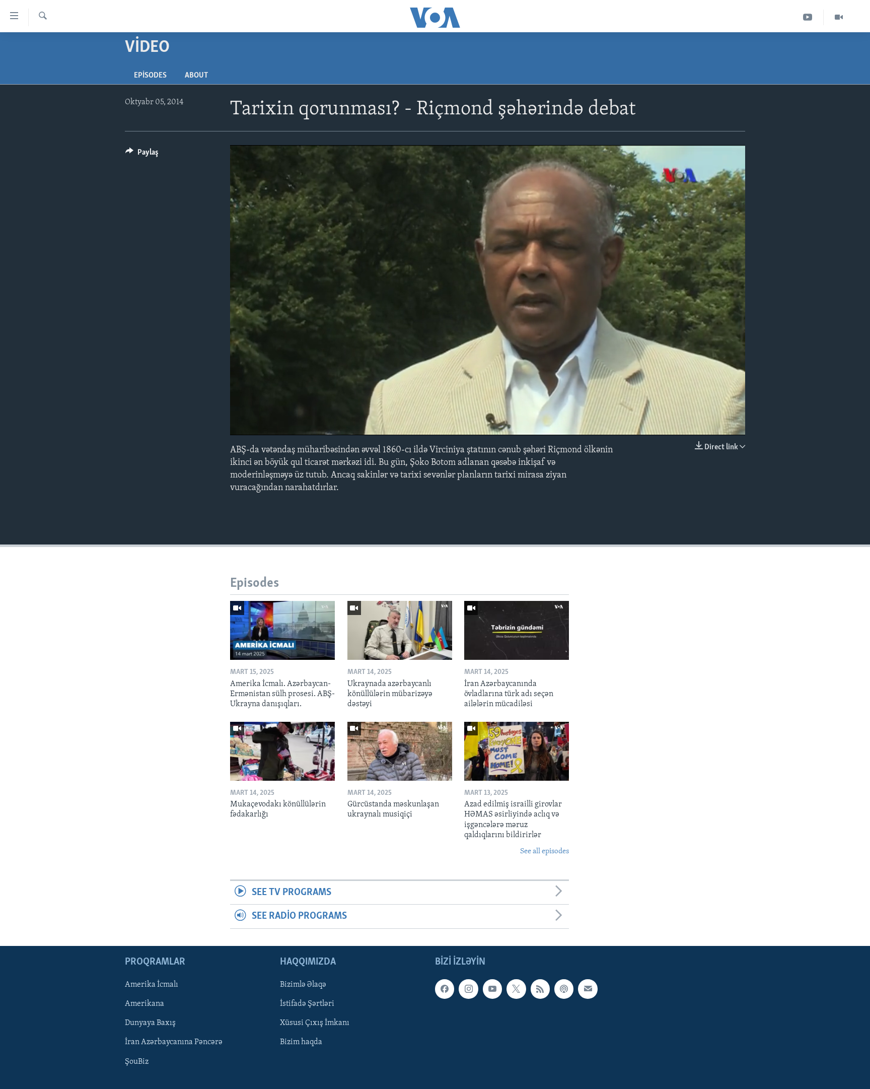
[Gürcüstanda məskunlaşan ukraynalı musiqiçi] (399, 751)
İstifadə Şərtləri (307, 1004)
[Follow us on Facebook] (444, 988)
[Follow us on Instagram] (468, 988)
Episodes (150, 76)
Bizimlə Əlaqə (303, 985)
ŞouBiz (137, 1061)
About (196, 76)
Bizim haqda (301, 1042)
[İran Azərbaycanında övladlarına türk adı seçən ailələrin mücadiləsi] (516, 630)
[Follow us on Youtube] (492, 988)
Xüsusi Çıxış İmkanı (314, 1023)
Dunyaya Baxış (150, 1023)
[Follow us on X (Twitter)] (516, 988)
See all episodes (544, 851)
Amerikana (144, 1004)
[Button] (142, 154)
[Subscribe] (587, 988)
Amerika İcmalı (151, 985)
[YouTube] (808, 17)
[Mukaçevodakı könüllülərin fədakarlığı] (282, 751)
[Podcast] (563, 988)
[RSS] (540, 988)
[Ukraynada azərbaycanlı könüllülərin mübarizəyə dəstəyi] (399, 630)
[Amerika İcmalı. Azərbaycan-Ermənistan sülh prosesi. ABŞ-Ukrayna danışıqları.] (282, 630)
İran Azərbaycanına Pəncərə (174, 1042)
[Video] (839, 17)
